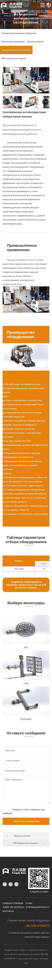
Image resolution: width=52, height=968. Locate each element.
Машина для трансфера (13, 41)
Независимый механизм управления (18, 33)
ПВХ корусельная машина (13, 58)
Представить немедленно (26, 821)
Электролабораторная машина (16, 50)
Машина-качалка (35, 41)
